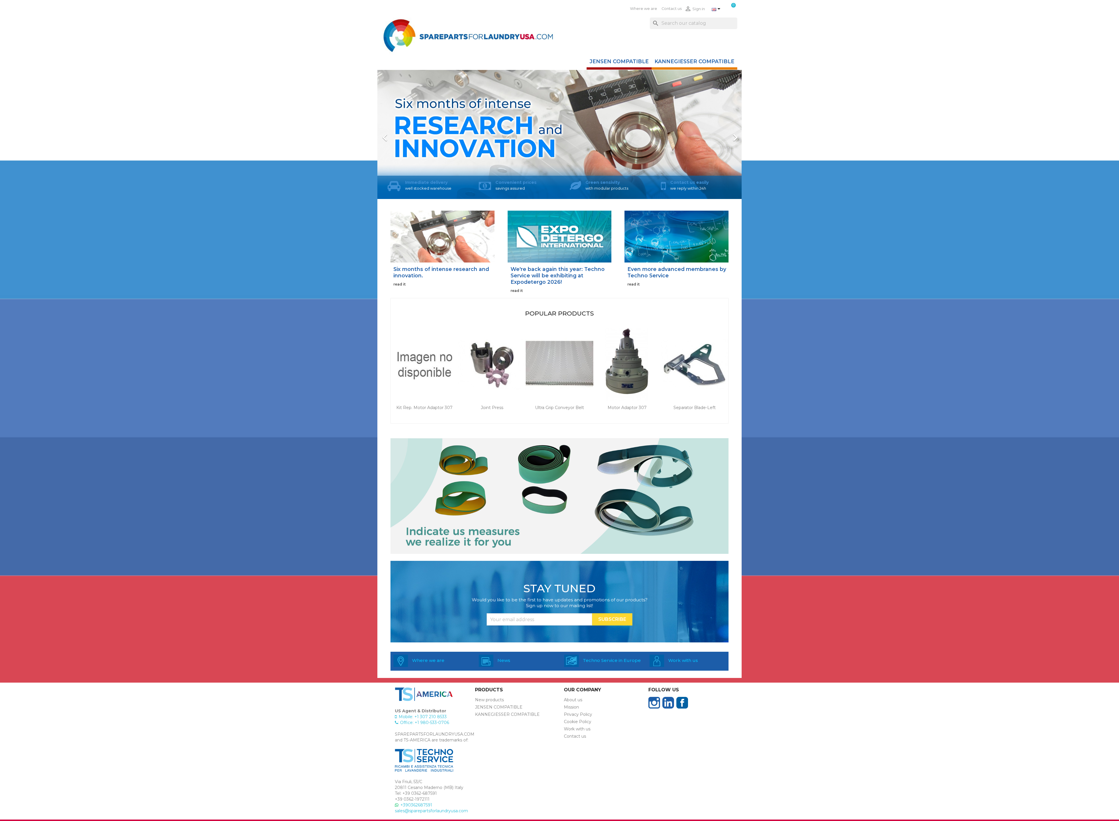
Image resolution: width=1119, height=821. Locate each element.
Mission (571, 707)
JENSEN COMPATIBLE (619, 61)
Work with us (577, 729)
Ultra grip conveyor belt (559, 407)
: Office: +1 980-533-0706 (423, 722)
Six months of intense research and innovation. (441, 272)
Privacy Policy (578, 714)
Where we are (643, 8)
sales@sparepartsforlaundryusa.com (431, 810)
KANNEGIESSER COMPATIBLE (694, 61)
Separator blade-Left (694, 407)
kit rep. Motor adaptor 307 (424, 407)
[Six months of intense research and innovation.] (442, 236)
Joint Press (492, 407)
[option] (559, 134)
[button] (404, 134)
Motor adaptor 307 (627, 407)
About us (573, 699)
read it (399, 284)
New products (489, 699)
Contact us (671, 8)
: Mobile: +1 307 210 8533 (422, 716)
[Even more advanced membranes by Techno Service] (676, 236)
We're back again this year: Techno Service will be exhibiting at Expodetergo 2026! (558, 275)
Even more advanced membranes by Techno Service (676, 272)
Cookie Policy (577, 721)
